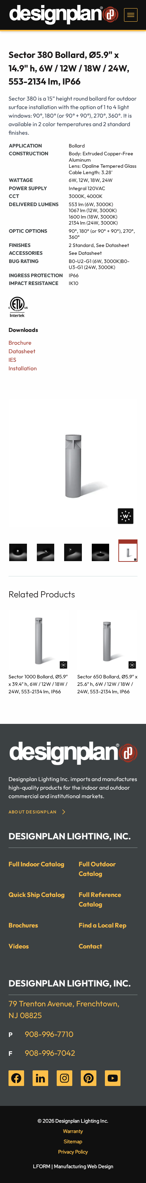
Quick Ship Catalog (37, 895)
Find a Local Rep (103, 925)
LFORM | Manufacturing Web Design (73, 1166)
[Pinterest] (88, 1078)
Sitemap (73, 1141)
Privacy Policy (73, 1152)
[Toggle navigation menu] (130, 15)
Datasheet (22, 351)
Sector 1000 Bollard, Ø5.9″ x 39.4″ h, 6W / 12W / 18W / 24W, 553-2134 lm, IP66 (38, 684)
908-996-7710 (49, 1034)
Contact (90, 946)
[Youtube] (112, 1078)
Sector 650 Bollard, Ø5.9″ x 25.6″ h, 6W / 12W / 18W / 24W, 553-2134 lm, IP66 (107, 684)
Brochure (20, 342)
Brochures (23, 925)
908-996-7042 (50, 1053)
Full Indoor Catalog (36, 864)
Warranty (73, 1131)
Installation (23, 368)
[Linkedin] (40, 1078)
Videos (19, 946)
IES (12, 359)
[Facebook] (16, 1078)
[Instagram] (64, 1078)
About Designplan (33, 811)
